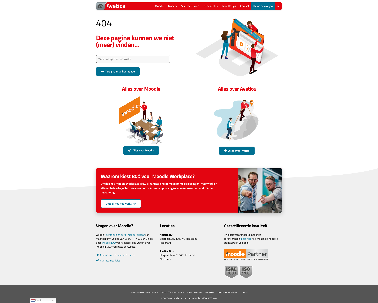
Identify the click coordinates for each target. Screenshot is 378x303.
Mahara (172, 6)
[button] (278, 6)
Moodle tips (229, 6)
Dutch (38, 300)
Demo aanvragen (263, 6)
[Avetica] (111, 6)
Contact (244, 6)
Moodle (159, 6)
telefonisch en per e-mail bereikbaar (125, 235)
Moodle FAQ (109, 243)
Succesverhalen (190, 6)
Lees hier (246, 239)
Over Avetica (211, 6)
